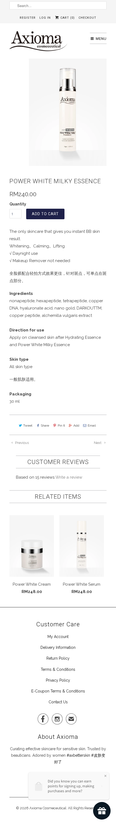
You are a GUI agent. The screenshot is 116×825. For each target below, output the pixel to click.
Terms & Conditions (58, 669)
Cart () (67, 18)
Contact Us (58, 702)
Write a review (68, 477)
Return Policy (58, 658)
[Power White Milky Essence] (68, 112)
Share (45, 425)
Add (76, 425)
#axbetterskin (78, 755)
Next (98, 443)
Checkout (87, 18)
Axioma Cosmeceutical (47, 808)
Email (92, 425)
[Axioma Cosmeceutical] (38, 42)
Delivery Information (58, 647)
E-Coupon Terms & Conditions (58, 691)
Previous (21, 443)
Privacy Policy (58, 680)
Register (28, 18)
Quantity (17, 204)
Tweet (27, 425)
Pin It (61, 425)
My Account (58, 636)
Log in (45, 18)
